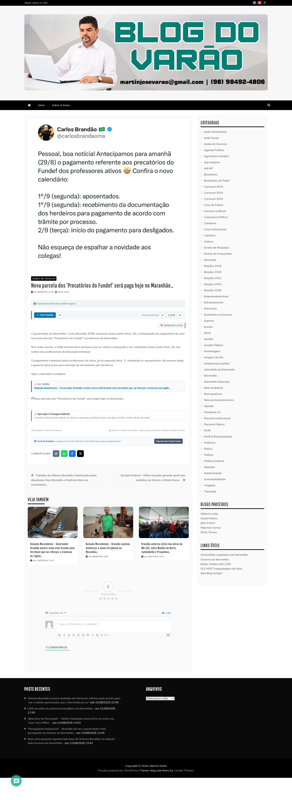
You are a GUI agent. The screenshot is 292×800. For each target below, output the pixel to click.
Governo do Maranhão (215, 559)
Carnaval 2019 (213, 186)
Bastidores (211, 174)
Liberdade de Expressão (219, 369)
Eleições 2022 (213, 278)
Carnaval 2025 (213, 198)
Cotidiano (210, 223)
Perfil (207, 430)
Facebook (254, 2)
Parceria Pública (214, 424)
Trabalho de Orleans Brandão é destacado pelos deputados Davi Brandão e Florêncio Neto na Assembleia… (64, 480)
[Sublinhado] (69, 635)
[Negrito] (59, 635)
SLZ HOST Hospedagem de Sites (221, 568)
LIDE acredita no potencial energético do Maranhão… (61, 708)
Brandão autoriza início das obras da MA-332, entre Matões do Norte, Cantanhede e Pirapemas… (161, 548)
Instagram (259, 2)
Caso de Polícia (213, 205)
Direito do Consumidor (218, 253)
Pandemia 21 (212, 412)
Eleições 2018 (213, 266)
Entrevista (210, 308)
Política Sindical (214, 461)
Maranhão (210, 375)
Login (168, 612)
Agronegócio (212, 162)
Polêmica (209, 442)
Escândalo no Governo (218, 314)
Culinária (209, 235)
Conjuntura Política (216, 217)
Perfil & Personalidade (218, 436)
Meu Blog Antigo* (212, 573)
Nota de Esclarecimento (219, 400)
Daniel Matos (209, 518)
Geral (207, 333)
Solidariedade (213, 473)
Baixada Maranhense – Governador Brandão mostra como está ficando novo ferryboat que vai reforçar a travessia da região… (102, 388)
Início (41, 105)
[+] (106, 635)
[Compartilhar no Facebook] (72, 453)
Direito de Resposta (216, 247)
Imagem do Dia (213, 357)
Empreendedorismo (216, 296)
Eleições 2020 (213, 272)
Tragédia (209, 485)
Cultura (208, 241)
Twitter (265, 2)
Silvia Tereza (209, 532)
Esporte (209, 320)
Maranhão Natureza (216, 381)
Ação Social (211, 138)
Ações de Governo (43, 278)
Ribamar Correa (211, 527)
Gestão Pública (213, 345)
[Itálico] (64, 635)
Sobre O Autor (61, 105)
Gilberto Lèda (209, 513)
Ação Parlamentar (215, 131)
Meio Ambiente (213, 387)
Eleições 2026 (213, 290)
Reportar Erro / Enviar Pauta (168, 441)
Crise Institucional (215, 229)
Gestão (208, 339)
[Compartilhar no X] (80, 453)
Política (208, 454)
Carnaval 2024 (213, 192)
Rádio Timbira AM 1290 (216, 564)
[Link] (97, 635)
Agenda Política (214, 150)
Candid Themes (184, 770)
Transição (210, 491)
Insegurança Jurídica (217, 363)
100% (171, 315)
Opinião (209, 406)
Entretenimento (213, 302)
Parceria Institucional (217, 418)
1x (60, 315)
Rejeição (209, 467)
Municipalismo (213, 394)
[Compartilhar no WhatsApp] (64, 453)
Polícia (208, 448)
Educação (210, 259)
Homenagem (212, 351)
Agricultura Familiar (216, 156)
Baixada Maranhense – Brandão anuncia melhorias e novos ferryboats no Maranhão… (108, 548)
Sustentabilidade (215, 479)
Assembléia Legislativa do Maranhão (224, 554)
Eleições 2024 (213, 284)
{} (102, 635)
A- (163, 315)
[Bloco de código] (92, 635)
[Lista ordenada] (78, 635)
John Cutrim (208, 523)
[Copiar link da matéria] (56, 453)
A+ (180, 315)
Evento (208, 326)
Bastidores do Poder (217, 180)
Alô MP (208, 168)
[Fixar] (73, 635)
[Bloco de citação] (88, 635)
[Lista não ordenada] (83, 635)
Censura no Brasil (215, 211)
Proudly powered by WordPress (118, 770)
